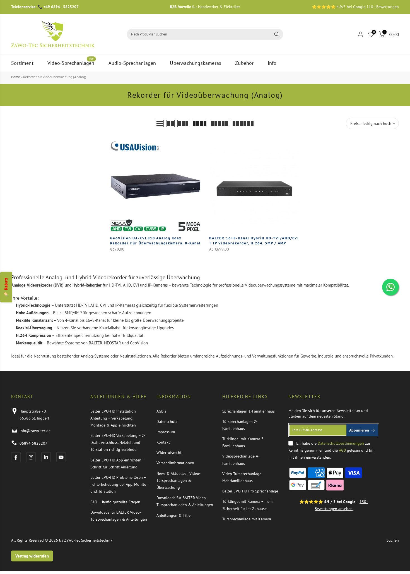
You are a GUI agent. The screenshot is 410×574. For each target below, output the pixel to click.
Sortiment (22, 63)
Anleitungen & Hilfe (173, 515)
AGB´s (161, 411)
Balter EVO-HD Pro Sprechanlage (250, 491)
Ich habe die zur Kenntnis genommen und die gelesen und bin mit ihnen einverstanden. (331, 450)
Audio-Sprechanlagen (132, 63)
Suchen (393, 540)
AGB (342, 450)
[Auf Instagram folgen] (31, 457)
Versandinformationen (175, 462)
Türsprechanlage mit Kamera (246, 518)
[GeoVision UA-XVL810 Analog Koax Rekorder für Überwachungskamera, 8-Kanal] (155, 186)
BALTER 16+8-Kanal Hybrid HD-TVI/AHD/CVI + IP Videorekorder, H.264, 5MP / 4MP (254, 241)
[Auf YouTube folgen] (61, 457)
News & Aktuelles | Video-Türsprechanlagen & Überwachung (178, 480)
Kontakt (163, 442)
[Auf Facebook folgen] (16, 457)
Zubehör (244, 63)
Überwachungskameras (195, 63)
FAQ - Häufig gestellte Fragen (115, 501)
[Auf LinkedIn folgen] (46, 457)
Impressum (165, 431)
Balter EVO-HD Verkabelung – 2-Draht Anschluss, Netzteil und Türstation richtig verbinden (117, 442)
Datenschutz (166, 421)
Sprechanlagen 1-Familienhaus (248, 411)
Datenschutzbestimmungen (341, 443)
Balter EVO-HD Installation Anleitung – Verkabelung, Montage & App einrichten (113, 418)
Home (15, 77)
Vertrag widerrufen (32, 556)
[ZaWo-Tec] (53, 34)
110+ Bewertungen (382, 6)
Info (272, 63)
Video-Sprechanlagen (71, 62)
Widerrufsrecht (169, 452)
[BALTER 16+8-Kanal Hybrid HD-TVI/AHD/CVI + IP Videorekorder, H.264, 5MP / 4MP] (254, 186)
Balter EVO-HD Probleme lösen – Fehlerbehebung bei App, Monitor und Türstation (119, 484)
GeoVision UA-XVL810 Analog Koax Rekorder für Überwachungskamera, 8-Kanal (155, 241)
